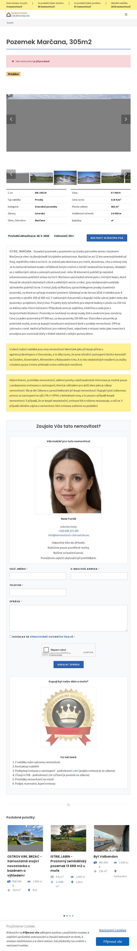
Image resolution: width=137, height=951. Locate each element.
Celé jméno (18, 569)
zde (75, 770)
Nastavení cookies (112, 930)
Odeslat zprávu (68, 664)
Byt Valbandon (106, 856)
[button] (64, 916)
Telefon (16, 585)
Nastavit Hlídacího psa (107, 237)
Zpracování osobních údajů (51, 636)
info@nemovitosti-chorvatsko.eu (68, 535)
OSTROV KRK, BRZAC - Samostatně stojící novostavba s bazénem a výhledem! (24, 866)
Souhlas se (43, 636)
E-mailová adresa (85, 569)
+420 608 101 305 (68, 531)
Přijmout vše (112, 941)
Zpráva (15, 601)
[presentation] (3, 867)
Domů (10, 22)
